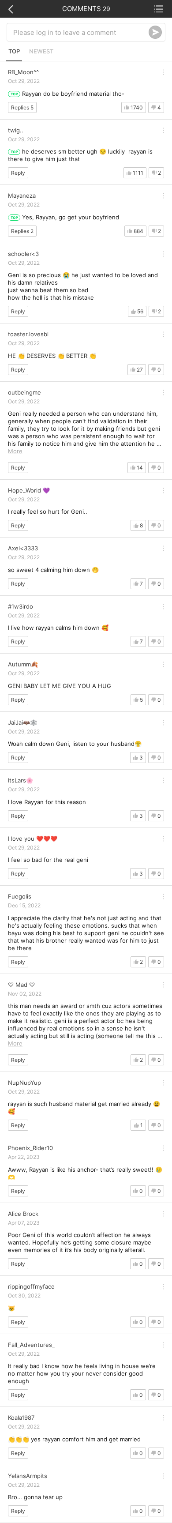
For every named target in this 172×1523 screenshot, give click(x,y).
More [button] (15, 451)
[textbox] (81, 32)
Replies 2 (22, 231)
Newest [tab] (41, 51)
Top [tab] (14, 51)
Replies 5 (22, 107)
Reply (18, 172)
